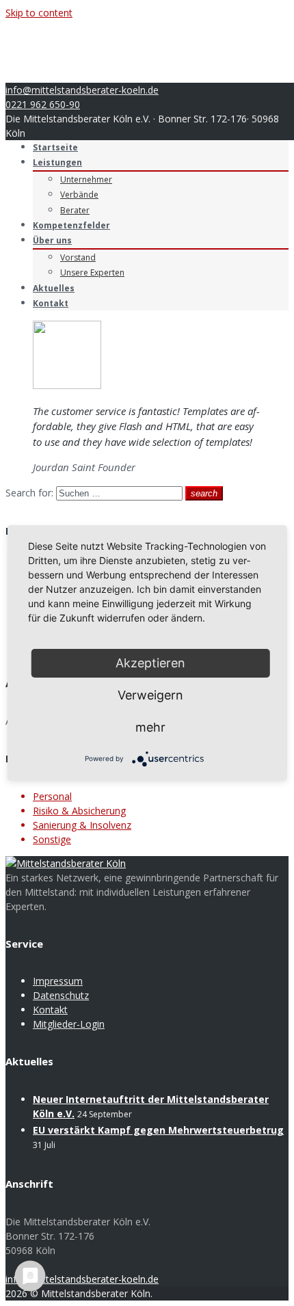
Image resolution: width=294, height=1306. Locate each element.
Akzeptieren (150, 663)
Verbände (79, 194)
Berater (75, 210)
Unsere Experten (92, 272)
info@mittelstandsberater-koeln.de (82, 89)
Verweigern (150, 695)
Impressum (58, 980)
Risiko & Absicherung (79, 810)
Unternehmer (86, 179)
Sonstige (52, 839)
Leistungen (57, 162)
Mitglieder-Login (69, 1023)
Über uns (52, 240)
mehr (150, 727)
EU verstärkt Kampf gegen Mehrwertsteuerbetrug (158, 1129)
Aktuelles (54, 288)
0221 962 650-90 (42, 104)
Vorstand (78, 257)
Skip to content (38, 12)
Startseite (55, 147)
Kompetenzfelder (71, 225)
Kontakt (50, 303)
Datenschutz (61, 995)
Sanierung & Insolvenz (82, 824)
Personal (52, 796)
